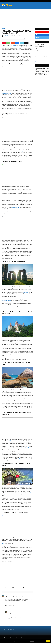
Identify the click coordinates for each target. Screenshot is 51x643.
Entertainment (15, 10)
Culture (9, 10)
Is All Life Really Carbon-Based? (40, 46)
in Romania (21, 341)
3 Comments (16, 35)
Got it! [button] (48, 641)
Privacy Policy (37, 629)
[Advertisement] (25, 19)
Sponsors (34, 10)
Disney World (20, 537)
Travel (3, 28)
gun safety (10, 194)
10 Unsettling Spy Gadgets (39, 44)
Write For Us (29, 10)
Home (1, 10)
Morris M (6, 35)
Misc (21, 10)
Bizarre (5, 10)
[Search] (49, 1)
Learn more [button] (32, 641)
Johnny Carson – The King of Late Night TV (42, 71)
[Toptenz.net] (6, 5)
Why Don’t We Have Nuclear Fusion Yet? (41, 48)
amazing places (13, 45)
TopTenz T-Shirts (43, 629)
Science (24, 10)
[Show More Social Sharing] (24, 38)
